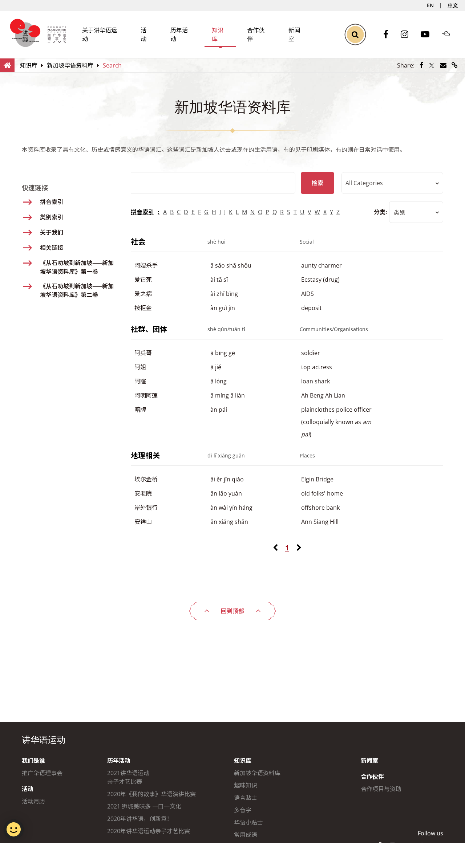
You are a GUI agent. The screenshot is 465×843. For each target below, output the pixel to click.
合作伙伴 (372, 777)
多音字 (242, 810)
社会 (138, 242)
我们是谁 (33, 761)
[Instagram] (408, 35)
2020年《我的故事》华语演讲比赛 (151, 794)
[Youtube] (429, 35)
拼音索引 (142, 212)
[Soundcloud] (450, 34)
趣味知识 (245, 785)
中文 (453, 5)
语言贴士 (245, 798)
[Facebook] (389, 35)
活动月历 (33, 801)
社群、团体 (149, 329)
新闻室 (369, 761)
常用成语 (245, 835)
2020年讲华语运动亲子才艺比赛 (148, 831)
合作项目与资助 (381, 789)
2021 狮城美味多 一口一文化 (144, 806)
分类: (380, 212)
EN (430, 5)
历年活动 (118, 761)
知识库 (242, 761)
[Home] (7, 65)
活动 (27, 789)
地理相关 (145, 455)
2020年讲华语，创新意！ (140, 819)
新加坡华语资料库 (257, 773)
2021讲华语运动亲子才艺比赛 (128, 777)
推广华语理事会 (42, 773)
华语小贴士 (248, 822)
